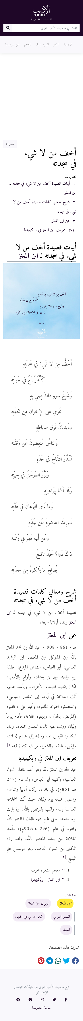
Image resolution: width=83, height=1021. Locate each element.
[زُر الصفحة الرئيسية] (42, 13)
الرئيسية (68, 44)
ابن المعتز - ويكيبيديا (45, 879)
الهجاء (66, 930)
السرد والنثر (42, 44)
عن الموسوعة (12, 44)
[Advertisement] (41, 96)
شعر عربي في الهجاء (29, 916)
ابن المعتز (28, 256)
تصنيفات (71, 895)
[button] (66, 1000)
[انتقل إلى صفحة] (7, 28)
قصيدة (10, 144)
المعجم (27, 44)
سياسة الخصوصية (41, 1008)
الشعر (56, 44)
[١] (9, 744)
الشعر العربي (61, 916)
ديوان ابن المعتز (38, 903)
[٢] (63, 857)
